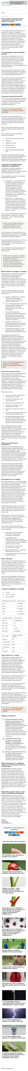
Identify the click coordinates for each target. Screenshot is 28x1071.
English (3, 12)
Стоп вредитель (7, 2)
